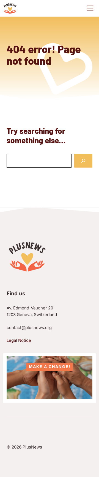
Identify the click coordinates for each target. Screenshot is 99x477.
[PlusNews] (10, 8)
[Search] (83, 161)
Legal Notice (19, 340)
